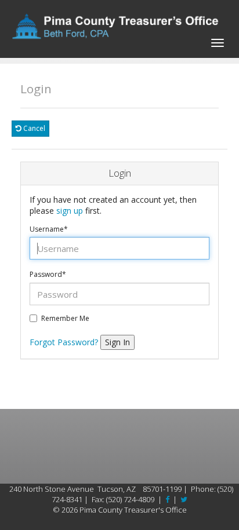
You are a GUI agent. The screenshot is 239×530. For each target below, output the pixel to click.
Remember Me (65, 318)
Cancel (33, 128)
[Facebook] (167, 499)
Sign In (117, 342)
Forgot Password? (64, 342)
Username (49, 229)
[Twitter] (183, 499)
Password (48, 274)
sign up (69, 210)
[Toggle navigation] (217, 41)
